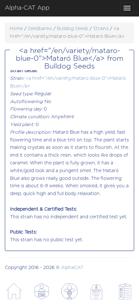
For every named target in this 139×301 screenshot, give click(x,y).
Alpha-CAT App (27, 8)
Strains (101, 28)
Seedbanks (40, 28)
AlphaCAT (72, 267)
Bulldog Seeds (72, 28)
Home (16, 28)
